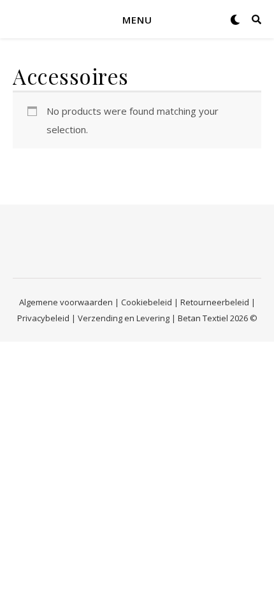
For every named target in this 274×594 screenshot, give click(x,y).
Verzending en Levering (123, 318)
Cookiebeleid (146, 302)
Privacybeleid (43, 318)
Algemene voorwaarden (66, 302)
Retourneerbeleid (214, 302)
